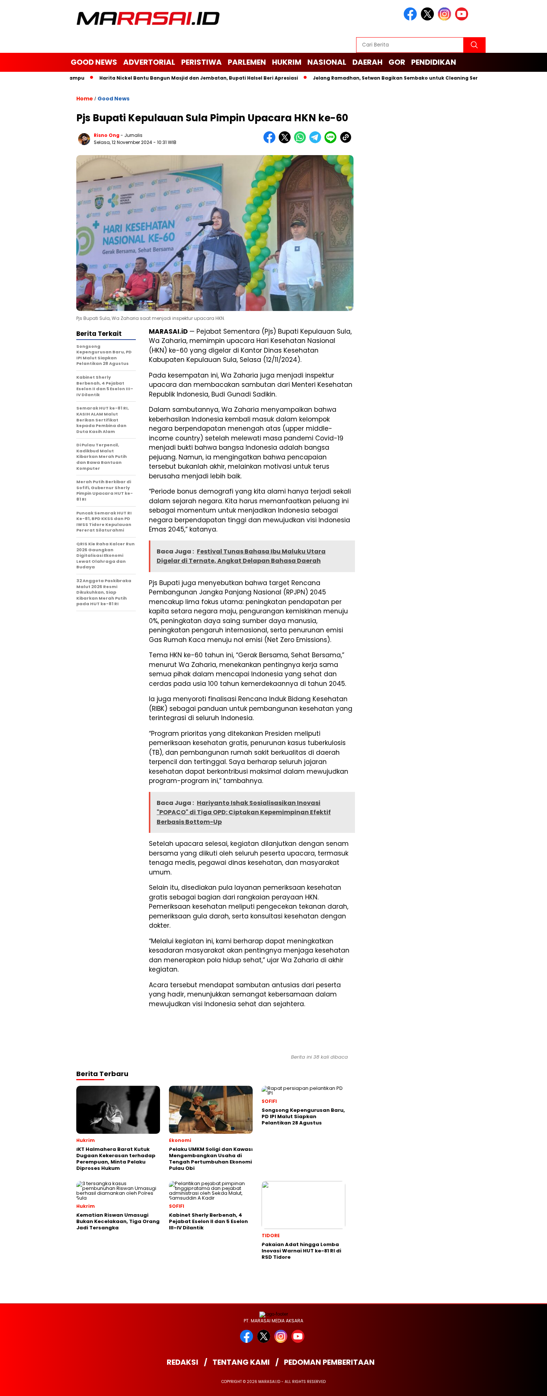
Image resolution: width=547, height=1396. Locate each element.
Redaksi (182, 1362)
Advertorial (149, 62)
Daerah (367, 62)
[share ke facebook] (271, 141)
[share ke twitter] (286, 141)
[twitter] (428, 19)
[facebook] (411, 19)
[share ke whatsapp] (301, 141)
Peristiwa (201, 62)
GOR (396, 62)
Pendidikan (433, 62)
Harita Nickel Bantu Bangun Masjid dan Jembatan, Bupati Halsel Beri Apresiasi (173, 78)
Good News (94, 62)
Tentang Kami (241, 1362)
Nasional (326, 62)
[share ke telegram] (316, 141)
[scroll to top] (524, 1384)
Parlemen (247, 62)
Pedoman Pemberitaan (329, 1362)
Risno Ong (106, 135)
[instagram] (446, 19)
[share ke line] (332, 141)
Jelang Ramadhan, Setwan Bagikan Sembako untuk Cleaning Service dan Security (392, 78)
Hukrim (286, 62)
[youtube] (463, 19)
